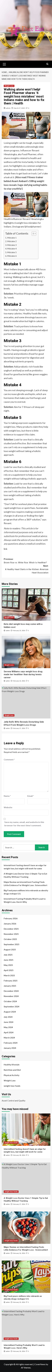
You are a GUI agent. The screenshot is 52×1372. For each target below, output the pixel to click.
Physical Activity (11, 1075)
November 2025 (11, 934)
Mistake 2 (12, 241)
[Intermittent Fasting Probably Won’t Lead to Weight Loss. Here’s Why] (26, 1326)
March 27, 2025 (19, 108)
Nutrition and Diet (12, 1070)
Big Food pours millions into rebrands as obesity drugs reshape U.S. (26, 892)
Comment (9, 759)
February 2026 (10, 918)
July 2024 (8, 1017)
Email (30, 796)
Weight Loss (9, 86)
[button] (4, 64)
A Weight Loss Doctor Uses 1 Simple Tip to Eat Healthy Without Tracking (25, 875)
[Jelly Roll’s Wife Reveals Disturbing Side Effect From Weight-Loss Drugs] (26, 702)
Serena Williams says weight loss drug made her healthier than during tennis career (23, 674)
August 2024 (10, 1011)
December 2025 (11, 929)
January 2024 (10, 1048)
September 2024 (11, 1006)
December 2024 (11, 991)
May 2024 (8, 1027)
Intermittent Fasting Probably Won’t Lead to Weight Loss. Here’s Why (24, 900)
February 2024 (10, 1043)
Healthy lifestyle (11, 1064)
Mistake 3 (12, 245)
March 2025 (9, 975)
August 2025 (10, 949)
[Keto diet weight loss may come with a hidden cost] (26, 604)
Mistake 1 (12, 237)
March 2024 (9, 1037)
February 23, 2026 (19, 630)
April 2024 (8, 1032)
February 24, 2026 (19, 1351)
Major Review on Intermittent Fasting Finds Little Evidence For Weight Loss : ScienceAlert (25, 883)
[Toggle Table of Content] (33, 233)
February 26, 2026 (19, 1253)
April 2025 (8, 970)
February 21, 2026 (19, 728)
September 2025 (11, 944)
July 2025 (8, 955)
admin (8, 108)
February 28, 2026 (19, 1155)
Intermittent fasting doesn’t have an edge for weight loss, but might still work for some (25, 867)
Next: (26, 569)
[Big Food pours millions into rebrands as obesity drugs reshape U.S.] (26, 1277)
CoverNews (39, 1364)
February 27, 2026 (19, 1204)
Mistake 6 (12, 256)
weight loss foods (12, 1086)
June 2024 (8, 1022)
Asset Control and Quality (13, 1100)
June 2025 (8, 960)
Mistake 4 (12, 248)
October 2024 (10, 1001)
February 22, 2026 (19, 681)
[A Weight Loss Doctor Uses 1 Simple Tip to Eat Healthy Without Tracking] (26, 1178)
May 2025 (8, 965)
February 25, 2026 (19, 1302)
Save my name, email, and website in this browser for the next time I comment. (24, 824)
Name (7, 796)
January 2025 (10, 986)
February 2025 (10, 980)
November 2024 (11, 996)
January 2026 (10, 923)
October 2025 (10, 939)
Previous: (25, 561)
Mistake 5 (12, 252)
